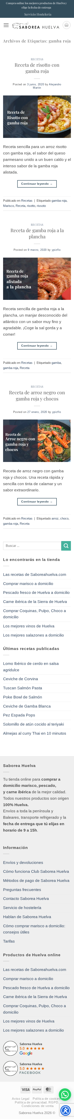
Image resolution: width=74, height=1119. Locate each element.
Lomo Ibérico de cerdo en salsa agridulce (31, 666)
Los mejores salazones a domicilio (33, 635)
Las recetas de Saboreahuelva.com (34, 574)
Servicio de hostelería (22, 908)
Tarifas (9, 941)
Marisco (8, 205)
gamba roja (59, 200)
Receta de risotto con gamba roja (37, 67)
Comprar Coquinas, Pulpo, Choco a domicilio (34, 614)
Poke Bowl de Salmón (22, 697)
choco (64, 518)
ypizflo (56, 249)
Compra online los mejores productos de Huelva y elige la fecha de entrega (36, 5)
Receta (20, 205)
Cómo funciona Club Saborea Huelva (36, 871)
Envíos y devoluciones (23, 862)
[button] (6, 25)
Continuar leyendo (37, 183)
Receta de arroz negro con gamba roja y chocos (37, 395)
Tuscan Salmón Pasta (22, 688)
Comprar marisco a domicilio (28, 583)
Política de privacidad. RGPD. (37, 1102)
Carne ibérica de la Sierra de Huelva (35, 601)
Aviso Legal (20, 1098)
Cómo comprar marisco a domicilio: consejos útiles (34, 929)
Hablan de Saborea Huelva (27, 917)
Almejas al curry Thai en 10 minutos (34, 733)
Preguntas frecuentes (22, 889)
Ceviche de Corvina (20, 679)
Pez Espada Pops (19, 715)
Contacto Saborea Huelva (26, 898)
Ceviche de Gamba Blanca (27, 706)
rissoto (41, 205)
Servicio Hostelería (37, 14)
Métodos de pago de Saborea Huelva (36, 880)
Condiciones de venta (38, 1106)
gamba (56, 362)
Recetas (37, 59)
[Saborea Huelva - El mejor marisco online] (35, 25)
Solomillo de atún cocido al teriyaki (33, 724)
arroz (55, 518)
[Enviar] (66, 546)
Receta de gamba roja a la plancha (37, 233)
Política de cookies (47, 1098)
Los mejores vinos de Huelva (28, 626)
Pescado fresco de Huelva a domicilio (36, 592)
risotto (31, 205)
